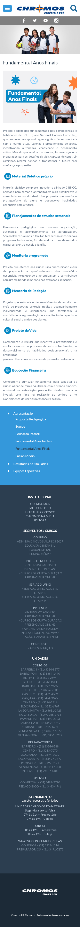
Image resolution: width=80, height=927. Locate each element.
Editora (40, 520)
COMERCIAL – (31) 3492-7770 (40, 782)
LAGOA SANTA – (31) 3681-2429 (40, 710)
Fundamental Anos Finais (32, 448)
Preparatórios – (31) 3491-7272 (40, 849)
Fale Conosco (40, 508)
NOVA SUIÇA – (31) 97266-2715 (40, 714)
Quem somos (40, 504)
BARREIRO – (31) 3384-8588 (40, 746)
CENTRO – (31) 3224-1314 (40, 702)
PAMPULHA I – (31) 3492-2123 (40, 718)
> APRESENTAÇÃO (40, 648)
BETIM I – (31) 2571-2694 (40, 677)
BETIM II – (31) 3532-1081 (40, 681)
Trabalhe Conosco (40, 512)
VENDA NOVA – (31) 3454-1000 (40, 767)
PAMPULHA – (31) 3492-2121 (40, 762)
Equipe (20, 426)
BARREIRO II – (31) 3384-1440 (40, 673)
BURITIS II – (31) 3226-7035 (40, 690)
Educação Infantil (27, 434)
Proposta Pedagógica (30, 419)
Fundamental (40, 549)
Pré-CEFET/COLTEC (40, 561)
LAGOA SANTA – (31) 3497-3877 (40, 758)
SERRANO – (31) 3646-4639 (40, 727)
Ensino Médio (25, 456)
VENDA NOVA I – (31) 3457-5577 (40, 731)
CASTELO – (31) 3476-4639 (40, 694)
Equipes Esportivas (26, 471)
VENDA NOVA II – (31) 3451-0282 (40, 735)
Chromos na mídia (40, 516)
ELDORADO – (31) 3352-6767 (40, 706)
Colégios (40, 665)
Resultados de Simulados (30, 464)
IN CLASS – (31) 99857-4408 (40, 771)
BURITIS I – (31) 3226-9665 (40, 686)
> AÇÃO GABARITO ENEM (40, 637)
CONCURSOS (40, 644)
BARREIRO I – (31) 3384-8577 (40, 669)
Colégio (40, 537)
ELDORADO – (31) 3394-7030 (40, 754)
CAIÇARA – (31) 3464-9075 (40, 698)
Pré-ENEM (40, 608)
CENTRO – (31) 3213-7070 (40, 750)
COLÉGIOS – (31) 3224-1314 (40, 845)
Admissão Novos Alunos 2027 (40, 541)
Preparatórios (40, 742)
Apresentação (23, 413)
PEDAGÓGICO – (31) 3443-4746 (40, 786)
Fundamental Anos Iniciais (33, 441)
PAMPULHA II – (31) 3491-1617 (40, 722)
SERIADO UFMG (40, 584)
